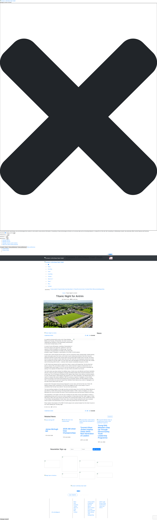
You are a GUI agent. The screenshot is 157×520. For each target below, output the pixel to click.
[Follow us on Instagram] (111, 254)
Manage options (6, 240)
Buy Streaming (84, 495)
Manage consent (4, 519)
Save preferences (22, 247)
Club (49, 271)
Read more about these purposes (10, 244)
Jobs (97, 289)
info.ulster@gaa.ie (56, 512)
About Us (50, 278)
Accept (2, 247)
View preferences (13, 247)
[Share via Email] (89, 335)
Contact (50, 286)
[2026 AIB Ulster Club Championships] (70, 420)
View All (109, 416)
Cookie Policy (5, 248)
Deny (6, 247)
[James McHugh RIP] (49, 419)
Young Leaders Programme (56, 289)
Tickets (111, 258)
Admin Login (102, 501)
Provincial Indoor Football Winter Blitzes (86, 289)
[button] (78, 117)
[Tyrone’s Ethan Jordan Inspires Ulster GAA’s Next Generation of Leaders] (87, 421)
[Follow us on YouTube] (79, 491)
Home (63, 293)
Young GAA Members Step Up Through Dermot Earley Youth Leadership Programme (104, 431)
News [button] (49, 266)
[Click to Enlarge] (69, 333)
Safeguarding (101, 289)
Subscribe (97, 449)
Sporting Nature (67, 289)
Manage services (6, 241)
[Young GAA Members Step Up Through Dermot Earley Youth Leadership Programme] (105, 421)
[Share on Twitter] (87, 335)
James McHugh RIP (51, 430)
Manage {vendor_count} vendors (10, 243)
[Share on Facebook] (85, 335)
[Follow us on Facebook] (109, 254)
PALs (49, 283)
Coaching (50, 274)
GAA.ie (100, 507)
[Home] (80, 264)
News (75, 501)
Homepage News (48, 335)
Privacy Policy (5, 250)
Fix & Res (50, 269)
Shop (49, 281)
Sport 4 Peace (74, 289)
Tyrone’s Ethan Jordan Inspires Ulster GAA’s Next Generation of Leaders (87, 431)
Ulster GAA (102, 506)
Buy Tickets (72, 495)
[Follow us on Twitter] (110, 254)
